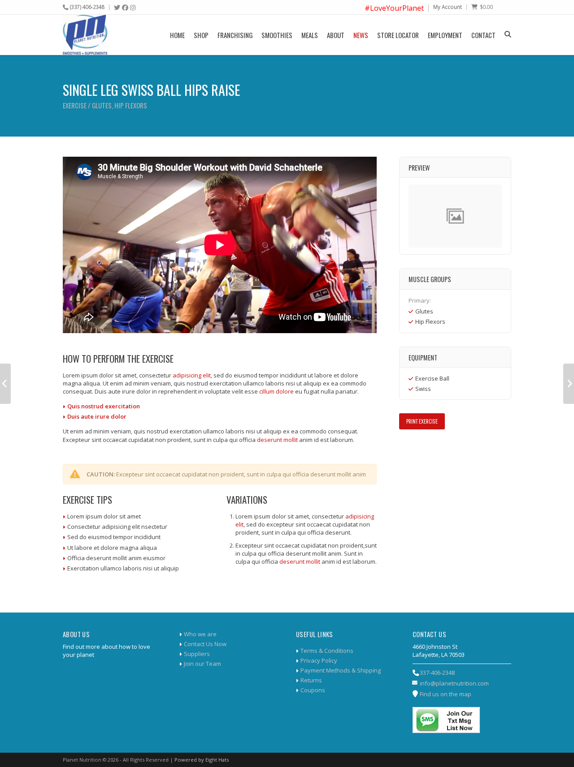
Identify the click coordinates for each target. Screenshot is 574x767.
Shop (201, 35)
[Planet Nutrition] (85, 35)
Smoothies (276, 35)
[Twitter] (117, 7)
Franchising (234, 35)
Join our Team (202, 664)
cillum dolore (276, 391)
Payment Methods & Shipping (340, 670)
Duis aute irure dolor (96, 416)
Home (177, 35)
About (335, 35)
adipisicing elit (192, 375)
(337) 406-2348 (87, 6)
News (360, 35)
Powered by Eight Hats (201, 759)
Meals (309, 35)
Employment (445, 35)
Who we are (200, 634)
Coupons (312, 690)
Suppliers (197, 654)
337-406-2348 (437, 672)
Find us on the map (445, 694)
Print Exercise (422, 421)
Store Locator (398, 35)
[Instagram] (132, 7)
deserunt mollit (277, 440)
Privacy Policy (318, 660)
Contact (483, 35)
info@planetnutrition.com (454, 683)
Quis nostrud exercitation (103, 406)
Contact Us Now (205, 644)
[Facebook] (125, 7)
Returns (311, 680)
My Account (447, 6)
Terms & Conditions (326, 651)
